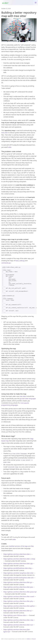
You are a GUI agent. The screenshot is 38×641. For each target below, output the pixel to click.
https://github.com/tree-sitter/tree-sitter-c (17, 554)
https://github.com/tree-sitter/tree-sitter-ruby (18, 620)
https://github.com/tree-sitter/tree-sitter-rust (18, 625)
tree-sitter (4, 133)
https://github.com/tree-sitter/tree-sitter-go (17, 582)
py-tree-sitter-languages (28, 398)
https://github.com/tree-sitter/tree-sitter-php (18, 601)
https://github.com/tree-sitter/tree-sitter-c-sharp (19, 559)
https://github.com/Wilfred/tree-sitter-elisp (17, 568)
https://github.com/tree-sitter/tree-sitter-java (18, 587)
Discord (34, 639)
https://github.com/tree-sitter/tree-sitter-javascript (20, 592)
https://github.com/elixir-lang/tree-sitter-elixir (18, 573)
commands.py (6, 263)
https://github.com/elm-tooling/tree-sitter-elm (18, 578)
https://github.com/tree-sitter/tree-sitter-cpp (18, 563)
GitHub (28, 639)
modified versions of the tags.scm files (21, 546)
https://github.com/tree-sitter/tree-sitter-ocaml (18, 596)
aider (9, 147)
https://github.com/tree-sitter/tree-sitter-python (19, 606)
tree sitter (23, 396)
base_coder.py (20, 261)
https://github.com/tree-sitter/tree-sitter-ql (17, 611)
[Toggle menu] (35, 2)
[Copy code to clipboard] (35, 267)
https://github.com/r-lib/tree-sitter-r (15, 615)
